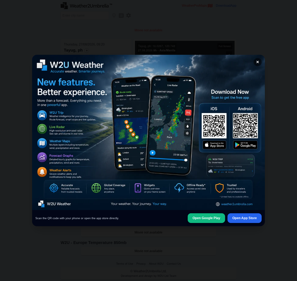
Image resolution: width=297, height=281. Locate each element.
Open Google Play (206, 218)
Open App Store (244, 218)
